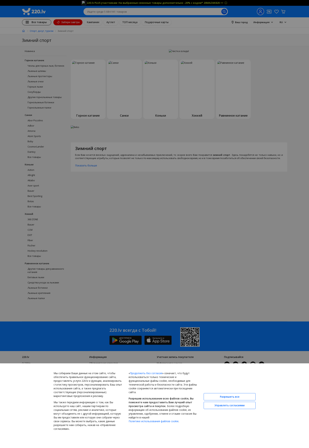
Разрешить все (229, 396)
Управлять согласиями (229, 405)
